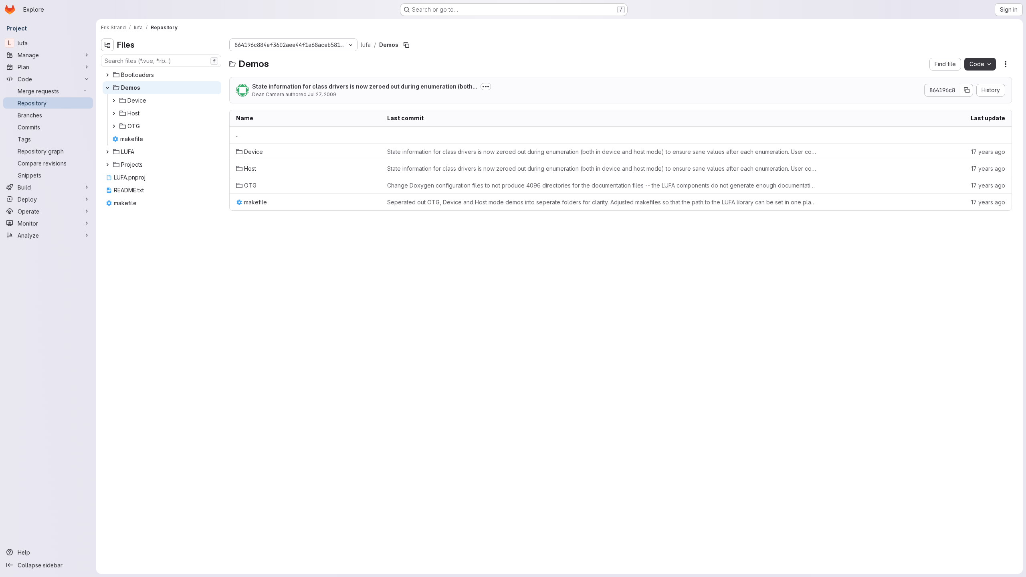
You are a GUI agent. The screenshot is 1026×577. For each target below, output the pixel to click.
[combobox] (161, 60)
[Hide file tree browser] (107, 44)
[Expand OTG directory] (114, 126)
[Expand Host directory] (114, 113)
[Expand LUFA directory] (107, 152)
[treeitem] (162, 75)
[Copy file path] (406, 44)
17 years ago (988, 151)
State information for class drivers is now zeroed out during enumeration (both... (364, 86)
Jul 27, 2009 (322, 94)
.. (237, 134)
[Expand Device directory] (114, 100)
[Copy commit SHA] (966, 90)
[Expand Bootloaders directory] (107, 75)
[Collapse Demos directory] (107, 88)
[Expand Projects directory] (107, 164)
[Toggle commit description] (486, 86)
